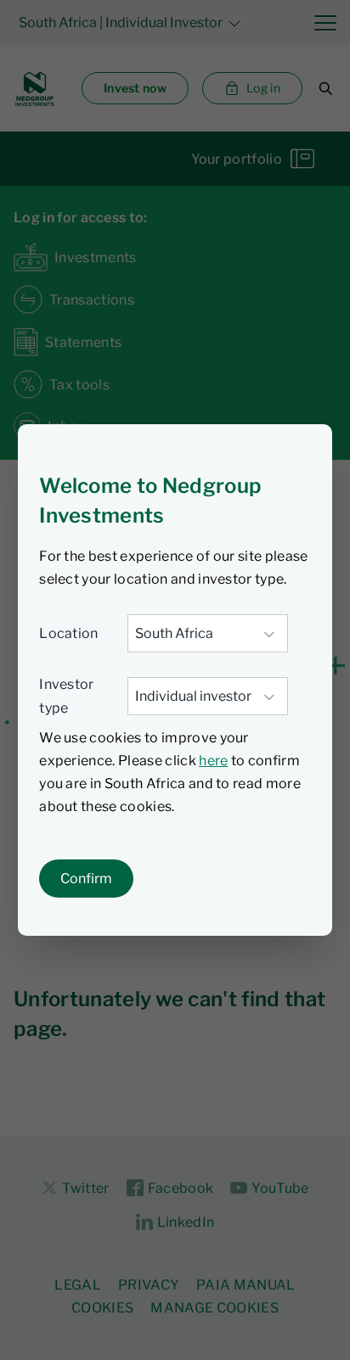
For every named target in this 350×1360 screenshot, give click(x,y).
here (213, 761)
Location (69, 633)
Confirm (86, 878)
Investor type (66, 695)
